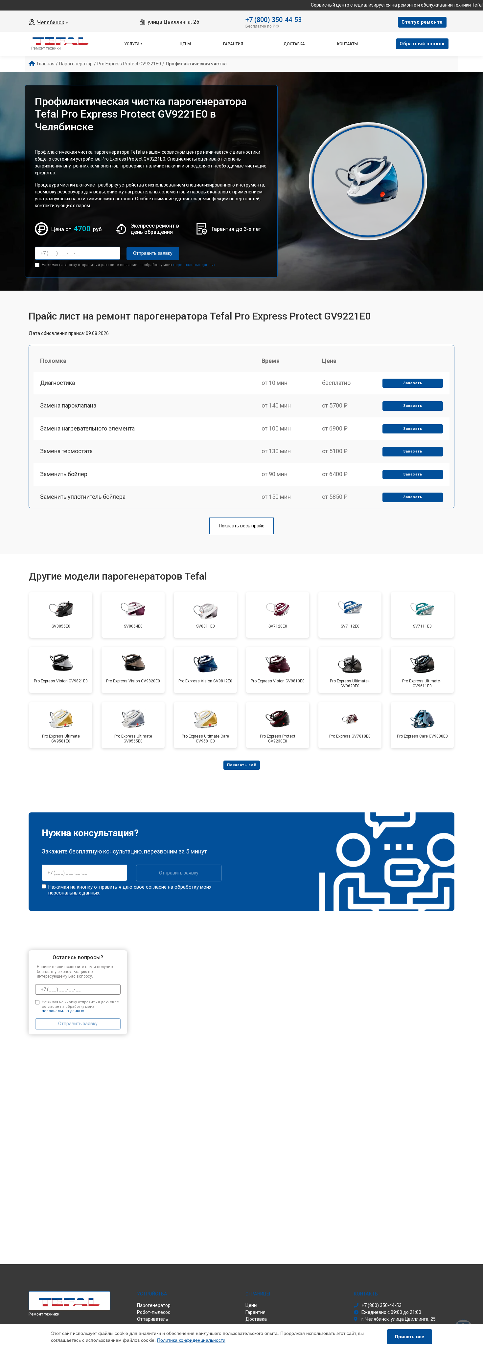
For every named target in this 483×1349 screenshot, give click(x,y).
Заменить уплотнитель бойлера (83, 496)
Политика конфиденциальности (191, 1340)
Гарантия (233, 44)
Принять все (409, 1336)
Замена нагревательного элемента (87, 428)
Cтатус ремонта (422, 22)
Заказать (413, 383)
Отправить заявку (152, 253)
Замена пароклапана (68, 405)
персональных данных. (194, 265)
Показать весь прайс (241, 525)
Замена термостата (66, 451)
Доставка (294, 44)
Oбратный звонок (422, 43)
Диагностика (57, 382)
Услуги (131, 44)
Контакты (347, 44)
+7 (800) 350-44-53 (273, 19)
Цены (185, 44)
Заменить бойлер (63, 474)
